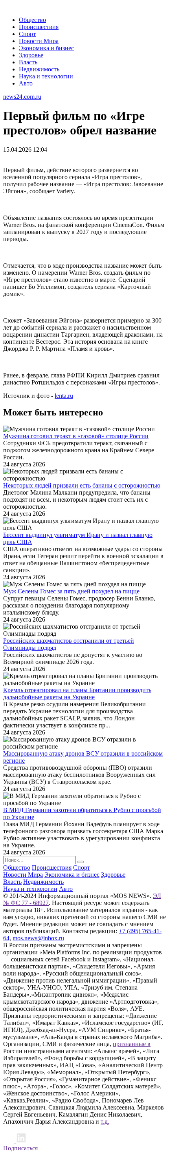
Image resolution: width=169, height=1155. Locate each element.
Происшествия (39, 27)
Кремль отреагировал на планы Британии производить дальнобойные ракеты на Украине (77, 693)
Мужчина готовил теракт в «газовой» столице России (76, 436)
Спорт (27, 34)
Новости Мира (39, 41)
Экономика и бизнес (46, 48)
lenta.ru (64, 395)
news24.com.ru (22, 96)
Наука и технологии (46, 76)
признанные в (132, 1044)
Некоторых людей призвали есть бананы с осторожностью (81, 485)
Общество (32, 19)
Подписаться (20, 1148)
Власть (28, 62)
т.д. (105, 1121)
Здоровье (31, 55)
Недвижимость (39, 69)
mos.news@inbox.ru (38, 938)
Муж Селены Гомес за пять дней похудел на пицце (71, 591)
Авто (26, 83)
